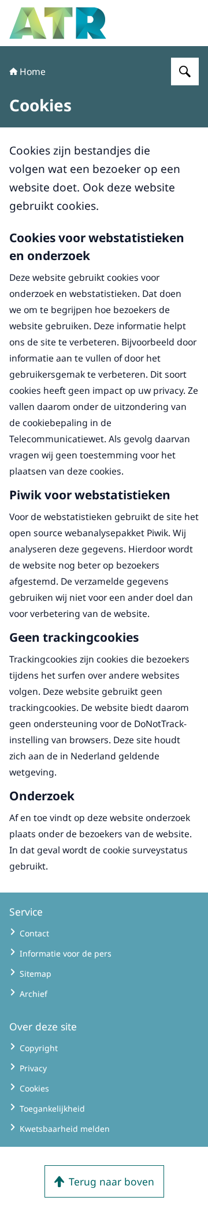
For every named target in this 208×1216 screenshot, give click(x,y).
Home (33, 71)
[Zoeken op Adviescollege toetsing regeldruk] (185, 71)
